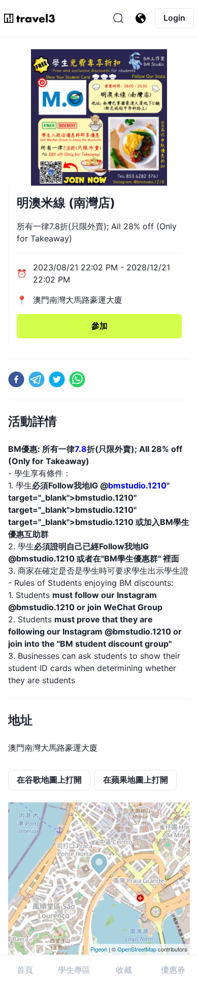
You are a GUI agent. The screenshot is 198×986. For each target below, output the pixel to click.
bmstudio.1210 (137, 485)
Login (174, 18)
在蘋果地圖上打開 (135, 779)
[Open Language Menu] (140, 18)
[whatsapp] (77, 379)
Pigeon (98, 949)
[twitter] (57, 379)
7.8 (81, 449)
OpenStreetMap (136, 949)
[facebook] (16, 379)
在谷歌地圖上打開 (49, 779)
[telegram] (36, 379)
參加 (99, 326)
